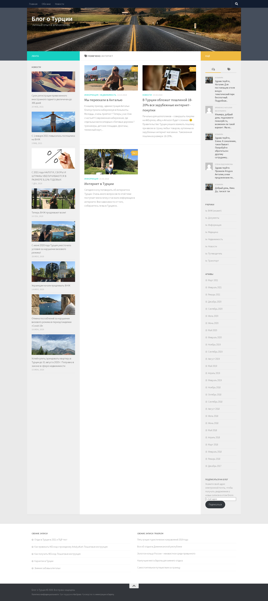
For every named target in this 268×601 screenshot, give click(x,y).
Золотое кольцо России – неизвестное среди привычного (166, 553)
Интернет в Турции (99, 184)
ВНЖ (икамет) (214, 210)
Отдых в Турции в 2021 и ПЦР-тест (50, 539)
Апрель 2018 (214, 437)
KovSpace (77, 594)
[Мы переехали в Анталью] (111, 78)
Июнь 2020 (213, 323)
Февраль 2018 (215, 451)
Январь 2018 (214, 458)
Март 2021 (213, 280)
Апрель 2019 (214, 373)
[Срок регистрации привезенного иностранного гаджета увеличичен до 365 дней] (53, 81)
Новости (59, 3)
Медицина (213, 232)
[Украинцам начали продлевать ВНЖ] (53, 271)
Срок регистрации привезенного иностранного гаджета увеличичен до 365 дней (52, 99)
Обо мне (46, 3)
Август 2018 (214, 408)
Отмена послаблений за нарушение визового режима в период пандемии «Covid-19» (51, 322)
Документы (213, 217)
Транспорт (213, 260)
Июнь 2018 (213, 423)
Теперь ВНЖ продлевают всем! (49, 212)
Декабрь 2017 (214, 465)
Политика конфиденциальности (45, 594)
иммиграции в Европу (104, 594)
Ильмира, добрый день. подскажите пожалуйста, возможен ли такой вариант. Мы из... (225, 121)
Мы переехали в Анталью (103, 100)
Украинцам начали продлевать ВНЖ (51, 285)
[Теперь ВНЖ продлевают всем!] (53, 198)
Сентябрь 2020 (215, 308)
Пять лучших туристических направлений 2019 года (162, 539)
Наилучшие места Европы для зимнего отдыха (160, 560)
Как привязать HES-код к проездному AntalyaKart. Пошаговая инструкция (70, 546)
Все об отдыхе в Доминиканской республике (159, 546)
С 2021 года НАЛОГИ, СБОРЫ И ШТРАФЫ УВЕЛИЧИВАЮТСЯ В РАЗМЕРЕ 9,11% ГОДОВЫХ (49, 176)
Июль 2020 (213, 315)
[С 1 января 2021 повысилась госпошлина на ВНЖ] (53, 122)
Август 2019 (214, 358)
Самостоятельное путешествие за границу (158, 567)
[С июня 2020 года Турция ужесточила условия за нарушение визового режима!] (53, 231)
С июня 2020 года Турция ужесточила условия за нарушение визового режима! (51, 249)
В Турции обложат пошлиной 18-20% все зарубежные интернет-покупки (167, 105)
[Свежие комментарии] (213, 69)
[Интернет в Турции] (111, 161)
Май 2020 (212, 330)
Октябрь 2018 (214, 394)
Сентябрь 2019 (215, 351)
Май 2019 (212, 365)
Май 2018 (212, 430)
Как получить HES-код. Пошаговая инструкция (57, 553)
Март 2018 (213, 444)
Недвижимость (108, 94)
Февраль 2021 (215, 287)
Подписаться (215, 504)
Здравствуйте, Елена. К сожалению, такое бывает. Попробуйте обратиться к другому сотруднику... (225, 147)
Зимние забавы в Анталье (47, 568)
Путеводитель (215, 253)
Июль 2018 (213, 415)
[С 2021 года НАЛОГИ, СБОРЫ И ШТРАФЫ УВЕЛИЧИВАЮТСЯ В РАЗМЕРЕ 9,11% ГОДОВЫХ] (53, 158)
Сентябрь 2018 (215, 401)
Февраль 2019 (215, 380)
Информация (91, 94)
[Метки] (228, 69)
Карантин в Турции (43, 561)
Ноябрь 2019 (214, 344)
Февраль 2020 (215, 337)
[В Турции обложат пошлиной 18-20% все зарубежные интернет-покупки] (169, 78)
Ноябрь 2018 (214, 387)
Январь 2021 (214, 294)
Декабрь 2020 (214, 301)
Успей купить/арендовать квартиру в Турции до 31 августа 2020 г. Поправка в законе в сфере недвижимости (53, 362)
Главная (33, 3)
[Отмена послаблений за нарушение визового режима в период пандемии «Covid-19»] (53, 304)
